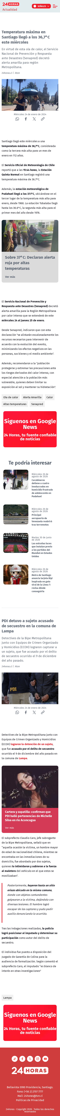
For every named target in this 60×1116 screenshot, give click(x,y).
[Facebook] (25, 119)
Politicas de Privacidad (30, 1100)
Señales (42, 6)
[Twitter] (34, 119)
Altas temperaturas (14, 404)
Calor (49, 397)
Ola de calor (10, 397)
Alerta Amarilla (32, 397)
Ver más (10, 277)
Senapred (37, 404)
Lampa (7, 998)
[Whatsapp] (17, 119)
